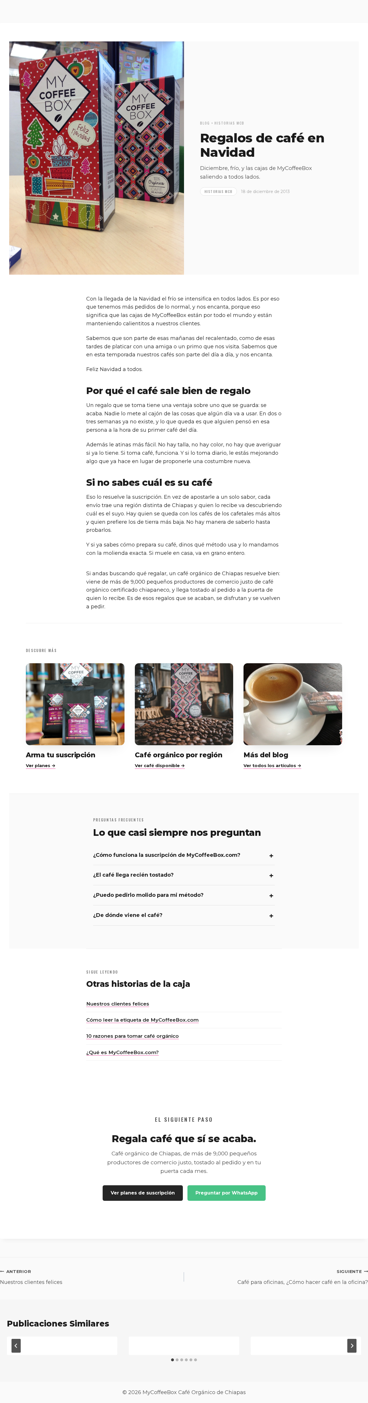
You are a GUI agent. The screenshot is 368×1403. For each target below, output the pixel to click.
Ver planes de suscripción (143, 1193)
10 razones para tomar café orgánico (132, 1036)
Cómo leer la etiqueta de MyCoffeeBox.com (142, 1020)
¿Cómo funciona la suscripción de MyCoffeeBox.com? (166, 855)
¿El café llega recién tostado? (133, 875)
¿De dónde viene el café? (127, 915)
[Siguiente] (351, 1346)
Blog (205, 123)
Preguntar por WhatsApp (226, 1193)
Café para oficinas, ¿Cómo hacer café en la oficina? (302, 1277)
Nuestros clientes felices (117, 1004)
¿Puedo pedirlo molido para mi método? (148, 895)
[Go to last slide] (16, 1346)
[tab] (172, 1359)
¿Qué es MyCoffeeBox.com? (122, 1052)
